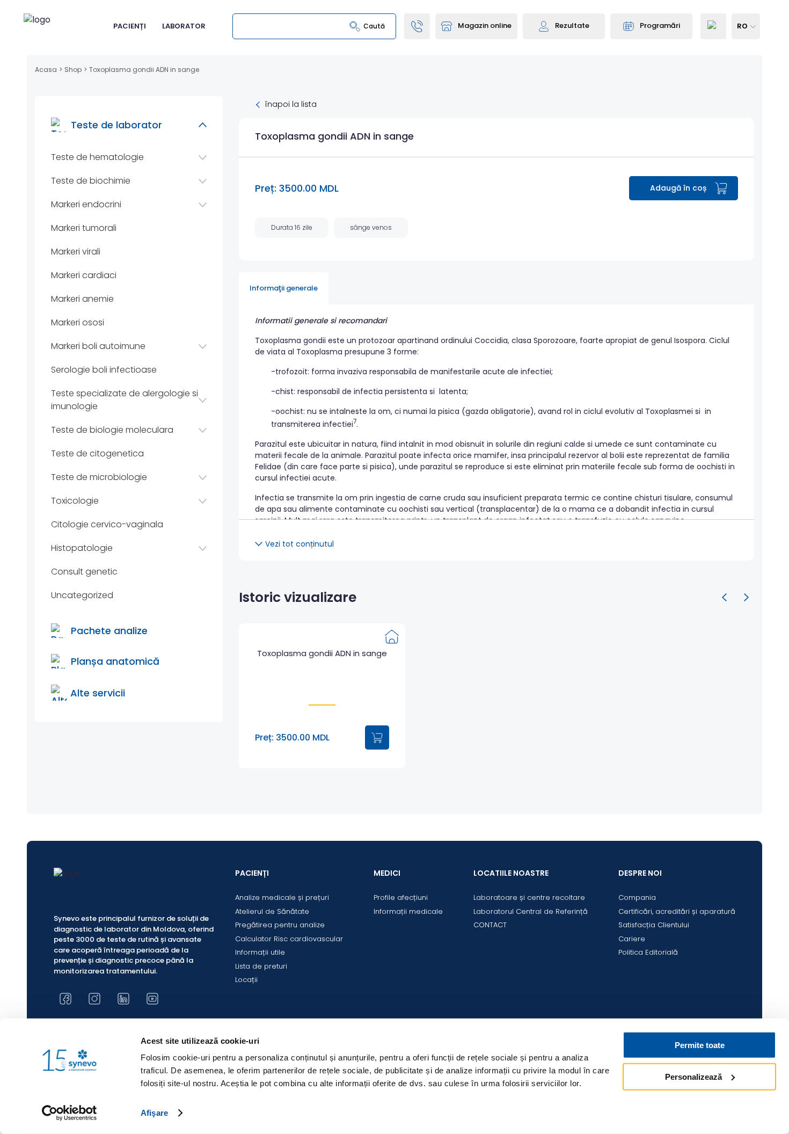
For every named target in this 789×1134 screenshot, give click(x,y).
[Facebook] (65, 999)
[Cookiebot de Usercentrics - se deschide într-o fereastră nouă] (69, 1113)
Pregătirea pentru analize (280, 925)
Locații (246, 980)
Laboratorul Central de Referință (530, 911)
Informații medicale (408, 911)
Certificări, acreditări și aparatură (676, 911)
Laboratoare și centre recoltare (529, 897)
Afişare (154, 1112)
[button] (725, 598)
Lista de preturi (261, 966)
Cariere (631, 939)
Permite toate (700, 1045)
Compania (637, 897)
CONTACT (490, 925)
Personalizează (693, 1076)
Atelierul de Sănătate (272, 911)
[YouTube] (152, 999)
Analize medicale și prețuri (282, 897)
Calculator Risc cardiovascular (289, 939)
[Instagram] (94, 999)
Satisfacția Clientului (653, 925)
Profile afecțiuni (401, 897)
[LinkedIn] (123, 999)
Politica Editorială (648, 952)
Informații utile (260, 952)
